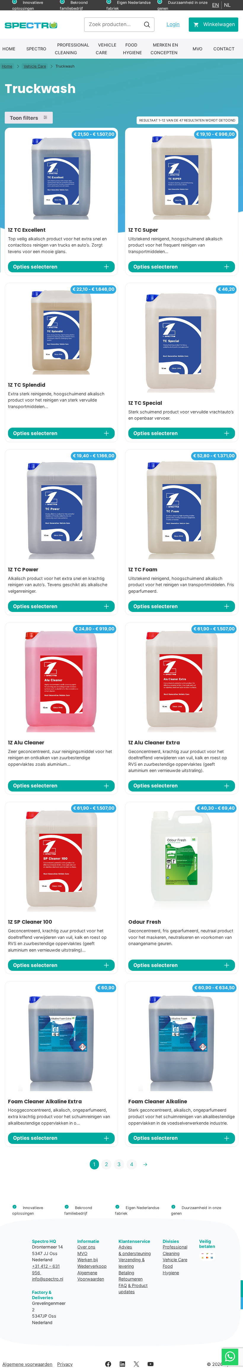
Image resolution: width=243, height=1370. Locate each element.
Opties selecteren (35, 267)
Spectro (36, 48)
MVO (197, 48)
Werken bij (87, 1259)
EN (215, 5)
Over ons (86, 1246)
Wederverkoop (92, 1266)
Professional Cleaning (72, 48)
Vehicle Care (106, 48)
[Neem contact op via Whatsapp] (230, 1357)
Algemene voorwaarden (27, 1364)
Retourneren (131, 1278)
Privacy (65, 1364)
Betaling (126, 1272)
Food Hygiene (132, 48)
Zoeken (147, 24)
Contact (223, 48)
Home (8, 48)
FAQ (123, 1285)
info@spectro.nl (47, 1278)
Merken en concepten (164, 48)
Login (173, 24)
